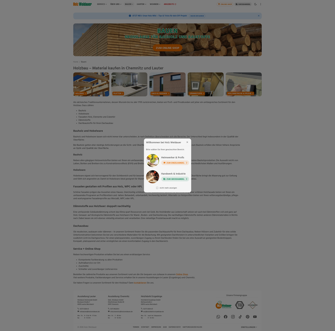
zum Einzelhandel (175, 163)
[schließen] (187, 142)
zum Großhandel (175, 179)
